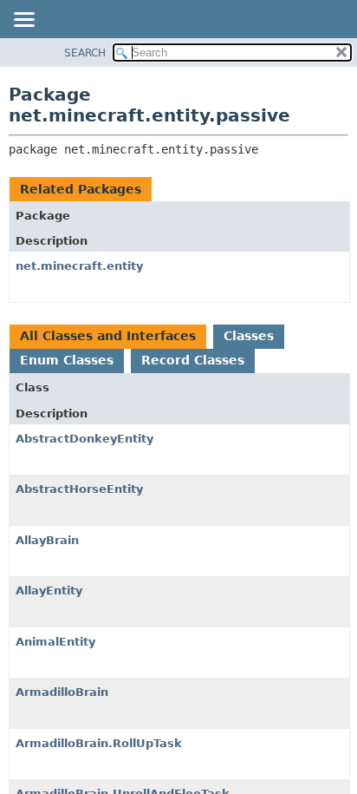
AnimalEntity (55, 641)
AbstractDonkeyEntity (84, 438)
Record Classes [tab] (192, 360)
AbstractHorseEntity (79, 488)
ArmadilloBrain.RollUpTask (99, 743)
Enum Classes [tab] (67, 360)
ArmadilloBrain (62, 692)
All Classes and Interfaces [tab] (108, 336)
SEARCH (85, 53)
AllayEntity (49, 590)
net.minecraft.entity (79, 265)
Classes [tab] (249, 336)
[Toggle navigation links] (23, 21)
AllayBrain (47, 540)
